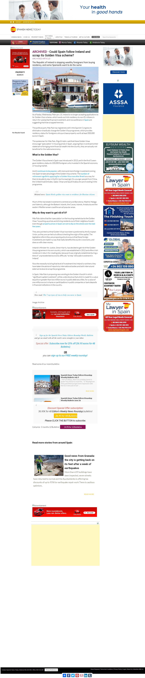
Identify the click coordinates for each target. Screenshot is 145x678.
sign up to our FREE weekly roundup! (69, 355)
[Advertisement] (65, 545)
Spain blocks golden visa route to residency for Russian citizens (70, 194)
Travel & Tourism (70, 37)
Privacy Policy (118, 669)
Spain (86, 120)
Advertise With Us (138, 669)
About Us (129, 669)
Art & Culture (84, 37)
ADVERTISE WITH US (29, 22)
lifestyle (59, 37)
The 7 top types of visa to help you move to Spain (62, 295)
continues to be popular (47, 171)
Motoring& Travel (49, 37)
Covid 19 (26, 37)
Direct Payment (95, 669)
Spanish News (16, 37)
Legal (124, 669)
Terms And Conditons (106, 669)
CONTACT (18, 22)
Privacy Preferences (51, 670)
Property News (37, 37)
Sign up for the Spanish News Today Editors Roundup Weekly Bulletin (66, 335)
